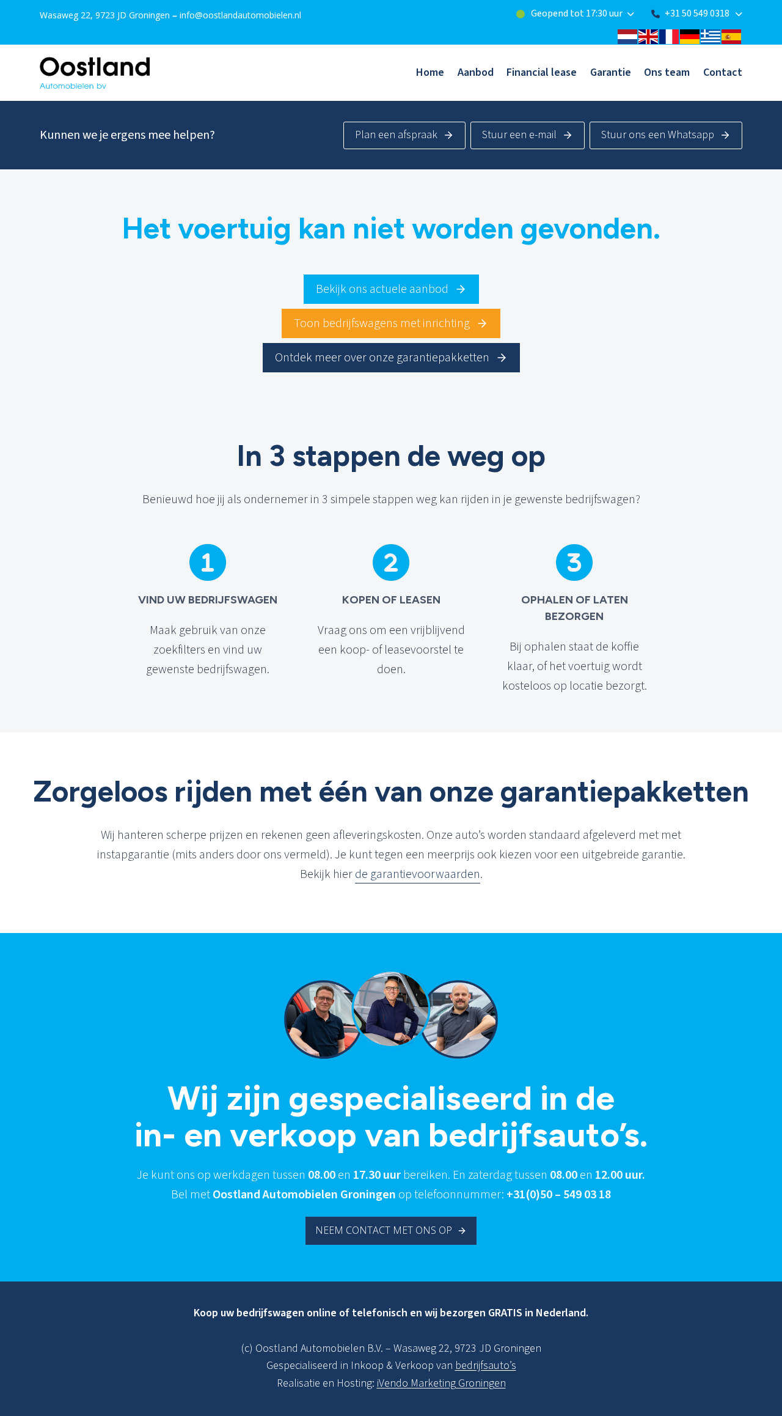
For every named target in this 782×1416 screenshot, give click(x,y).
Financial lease (541, 72)
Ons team (667, 72)
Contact (722, 72)
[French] (669, 36)
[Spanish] (732, 36)
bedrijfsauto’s (485, 1365)
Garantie (610, 72)
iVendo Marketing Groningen (441, 1383)
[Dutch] (628, 36)
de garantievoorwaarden (417, 874)
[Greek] (711, 36)
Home (430, 72)
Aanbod (476, 72)
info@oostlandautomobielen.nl (240, 15)
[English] (648, 36)
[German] (690, 36)
